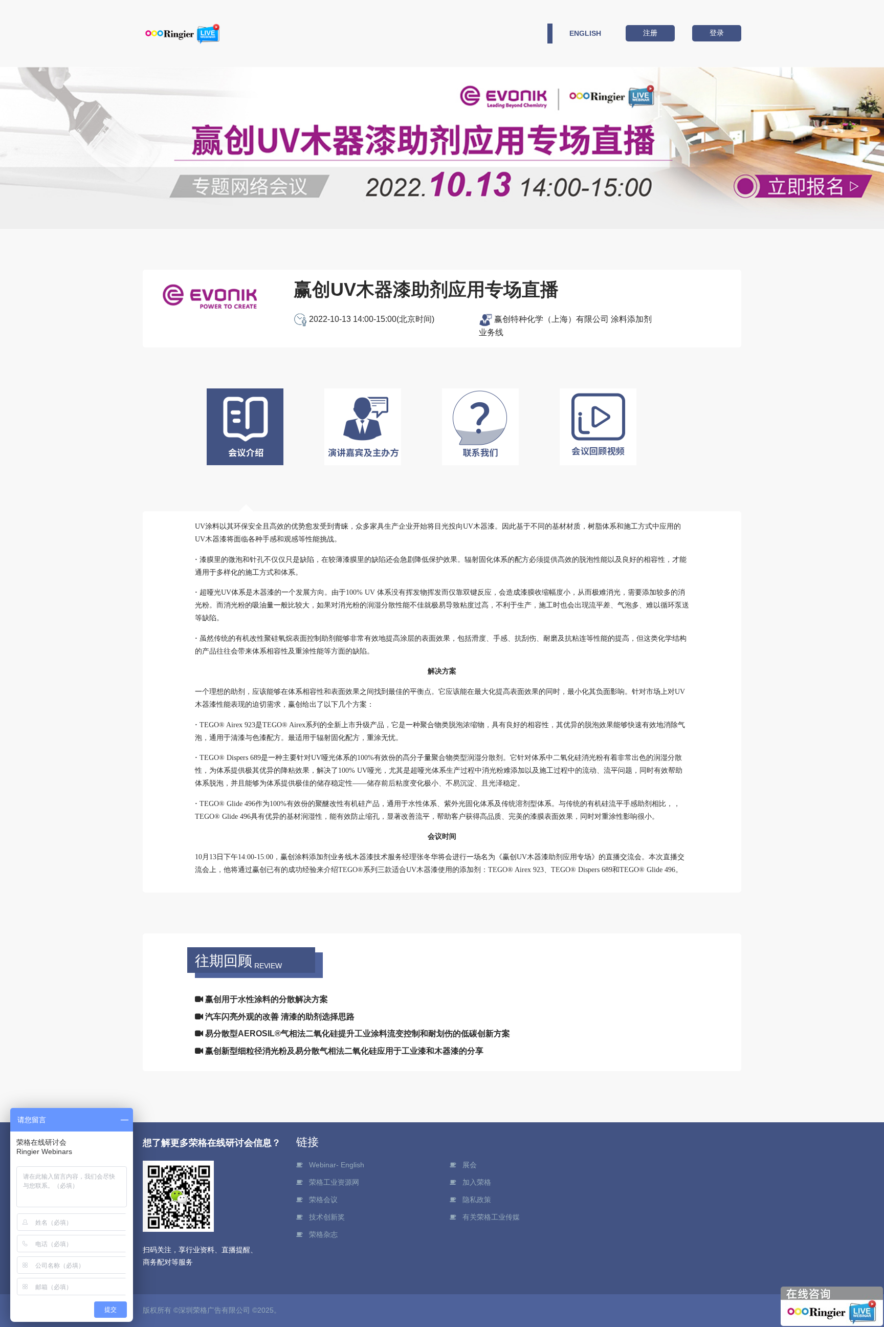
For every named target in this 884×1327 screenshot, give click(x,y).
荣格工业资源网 (334, 1182)
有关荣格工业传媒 (491, 1217)
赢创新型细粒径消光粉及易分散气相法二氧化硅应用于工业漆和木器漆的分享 (343, 1051)
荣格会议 (323, 1199)
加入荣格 (476, 1182)
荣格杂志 (323, 1234)
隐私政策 (476, 1199)
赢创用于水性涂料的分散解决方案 (265, 999)
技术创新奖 (327, 1217)
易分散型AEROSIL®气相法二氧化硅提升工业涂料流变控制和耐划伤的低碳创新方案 (356, 1033)
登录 (717, 33)
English (585, 33)
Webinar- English (336, 1165)
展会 (469, 1165)
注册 (650, 33)
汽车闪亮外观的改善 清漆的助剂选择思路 (279, 1016)
